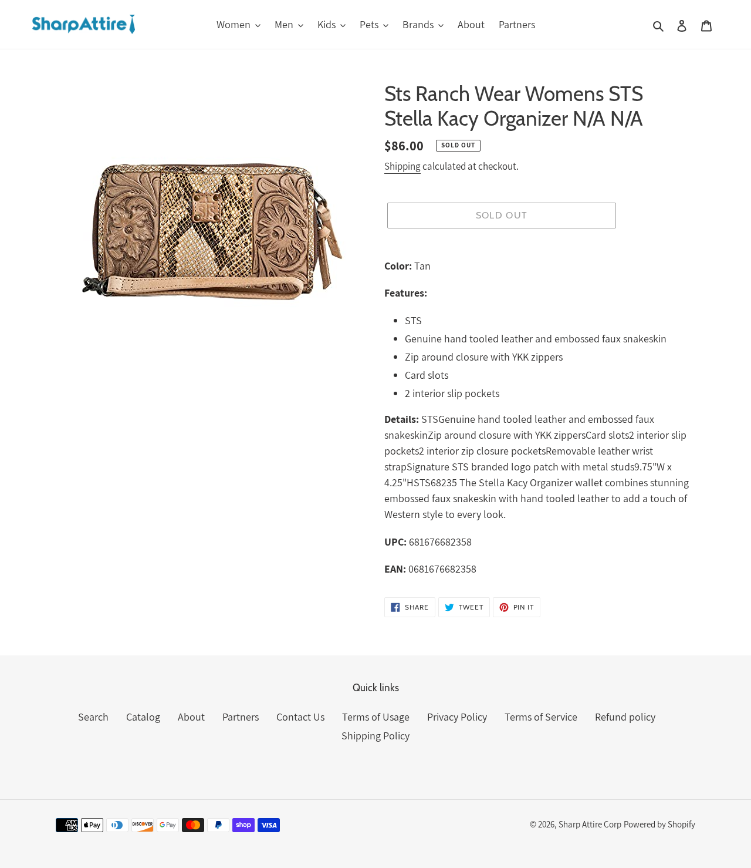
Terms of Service (541, 717)
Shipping (402, 166)
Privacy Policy (457, 717)
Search (93, 717)
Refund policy (625, 717)
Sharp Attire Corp (590, 824)
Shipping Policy (375, 735)
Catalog (143, 717)
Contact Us (300, 717)
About (191, 717)
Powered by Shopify (659, 824)
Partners (240, 717)
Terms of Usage (376, 717)
